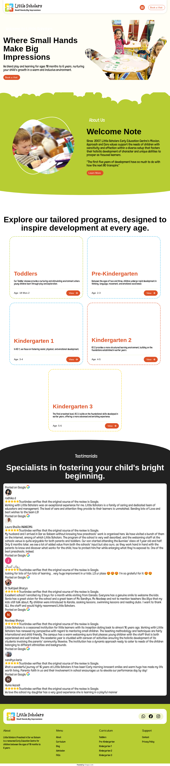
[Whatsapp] (143, 716)
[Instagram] (158, 716)
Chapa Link (89, 765)
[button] (142, 7)
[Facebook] (151, 716)
